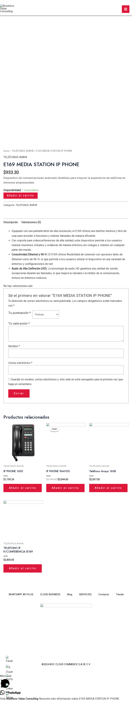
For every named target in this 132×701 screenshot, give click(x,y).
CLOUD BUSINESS (50, 594)
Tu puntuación (19, 313)
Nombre (14, 346)
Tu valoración (19, 323)
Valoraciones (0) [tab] (31, 222)
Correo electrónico (20, 363)
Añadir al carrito (20, 195)
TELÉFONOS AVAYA (23, 150)
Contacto (103, 594)
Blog (69, 594)
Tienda (120, 594)
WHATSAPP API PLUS (21, 594)
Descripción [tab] (10, 222)
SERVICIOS (85, 594)
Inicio (6, 150)
